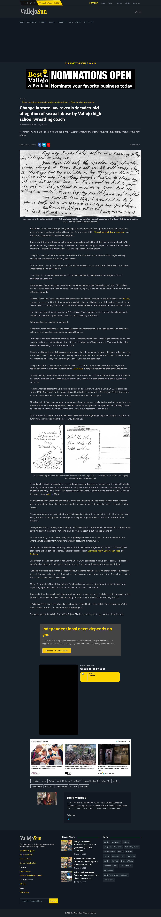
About (103, 3)
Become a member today (56, 651)
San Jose (115, 551)
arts (123, 856)
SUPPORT (93, 3)
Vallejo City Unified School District (69, 781)
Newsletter (89, 22)
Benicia (106, 856)
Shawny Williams (127, 861)
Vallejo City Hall (109, 851)
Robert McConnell (110, 866)
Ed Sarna (73, 786)
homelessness (109, 880)
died (49, 494)
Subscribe (136, 3)
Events (78, 22)
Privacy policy (24, 892)
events (120, 851)
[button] (47, 759)
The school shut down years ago (109, 232)
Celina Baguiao (37, 786)
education (35, 781)
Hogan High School (91, 781)
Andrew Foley (105, 781)
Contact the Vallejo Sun (28, 863)
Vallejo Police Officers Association (116, 875)
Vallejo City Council (132, 847)
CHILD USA (78, 369)
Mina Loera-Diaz (126, 866)
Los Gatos (92, 551)
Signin (127, 3)
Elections (115, 861)
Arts (71, 22)
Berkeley (34, 554)
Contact (119, 3)
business (115, 856)
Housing (52, 22)
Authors (110, 3)
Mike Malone (108, 870)
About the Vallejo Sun (27, 851)
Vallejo (51, 781)
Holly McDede (32, 125)
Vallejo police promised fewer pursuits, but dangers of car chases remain (86, 875)
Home (22, 22)
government (116, 842)
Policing (43, 22)
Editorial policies (25, 859)
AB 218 (126, 299)
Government (32, 22)
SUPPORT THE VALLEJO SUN (80, 63)
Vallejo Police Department (113, 847)
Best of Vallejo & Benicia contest (31, 875)
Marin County (104, 551)
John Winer (84, 786)
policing (126, 842)
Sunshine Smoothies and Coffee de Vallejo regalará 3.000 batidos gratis (86, 861)
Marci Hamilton (62, 786)
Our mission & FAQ (26, 855)
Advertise (23, 884)
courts (44, 781)
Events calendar (25, 871)
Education (62, 22)
